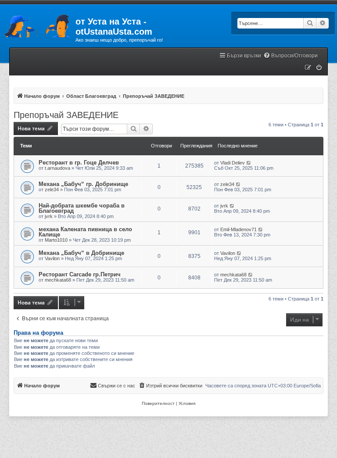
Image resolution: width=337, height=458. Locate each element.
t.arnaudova (57, 168)
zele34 (52, 189)
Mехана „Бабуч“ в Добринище (81, 253)
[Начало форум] (37, 24)
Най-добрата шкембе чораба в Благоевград (82, 208)
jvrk (49, 216)
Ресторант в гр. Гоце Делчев (79, 162)
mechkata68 (58, 280)
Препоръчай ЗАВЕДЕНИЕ (66, 115)
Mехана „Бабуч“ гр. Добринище (83, 184)
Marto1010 (56, 240)
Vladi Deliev (232, 162)
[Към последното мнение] (249, 162)
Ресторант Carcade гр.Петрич (80, 274)
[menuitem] (290, 56)
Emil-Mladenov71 (238, 229)
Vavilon (52, 258)
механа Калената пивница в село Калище (85, 232)
